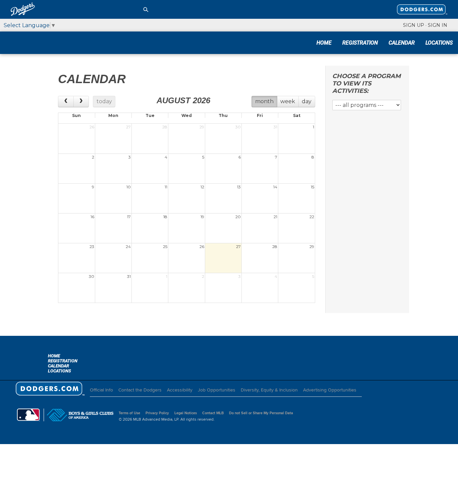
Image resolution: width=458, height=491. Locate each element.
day (306, 101)
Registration (360, 43)
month (264, 101)
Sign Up (413, 25)
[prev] (66, 101)
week (287, 101)
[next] (81, 101)
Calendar (402, 43)
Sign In (437, 25)
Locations (439, 43)
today (104, 101)
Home (324, 43)
